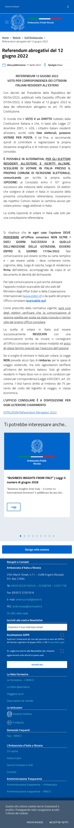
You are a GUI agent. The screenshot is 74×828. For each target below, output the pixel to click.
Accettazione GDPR (18, 635)
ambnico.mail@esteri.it (29, 599)
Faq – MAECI (14, 736)
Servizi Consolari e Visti (20, 765)
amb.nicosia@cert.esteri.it (27, 606)
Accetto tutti (59, 822)
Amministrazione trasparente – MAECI (29, 791)
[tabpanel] (37, 483)
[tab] (20, 536)
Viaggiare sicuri (15, 694)
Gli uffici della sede (17, 613)
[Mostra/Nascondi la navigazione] (7, 22)
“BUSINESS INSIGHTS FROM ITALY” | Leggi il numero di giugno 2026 (36, 480)
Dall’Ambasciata (33, 38)
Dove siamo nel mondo (20, 701)
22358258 (44, 586)
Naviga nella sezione (37, 549)
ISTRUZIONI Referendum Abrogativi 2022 (30, 412)
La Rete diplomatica (18, 687)
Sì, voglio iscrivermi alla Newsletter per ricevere (30, 651)
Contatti (11, 772)
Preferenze (35, 822)
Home (5, 38)
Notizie (17, 38)
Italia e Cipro (14, 758)
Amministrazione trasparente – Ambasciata (32, 784)
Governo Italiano (12, 6)
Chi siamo (12, 751)
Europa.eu (18, 722)
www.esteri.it (32, 296)
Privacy (51, 642)
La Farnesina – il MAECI (20, 680)
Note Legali (60, 642)
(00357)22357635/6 (23, 586)
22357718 (60, 586)
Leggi (15, 507)
